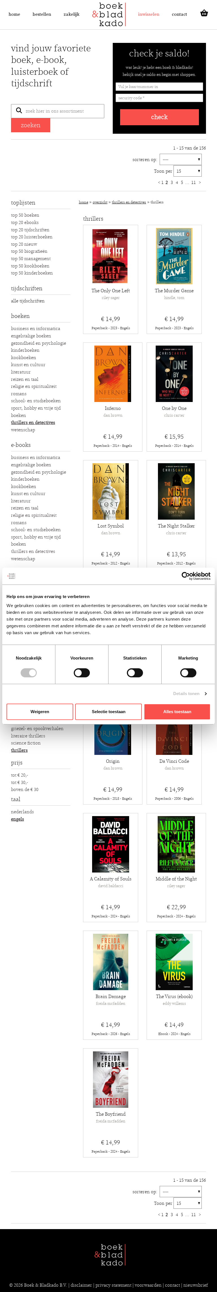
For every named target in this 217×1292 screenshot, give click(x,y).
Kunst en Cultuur (28, 365)
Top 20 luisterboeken (32, 237)
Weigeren (40, 711)
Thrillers (19, 750)
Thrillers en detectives (33, 422)
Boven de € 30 (24, 789)
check (159, 117)
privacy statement (113, 1285)
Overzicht (100, 202)
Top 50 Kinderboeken (32, 273)
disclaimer (81, 1285)
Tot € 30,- (19, 782)
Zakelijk (71, 14)
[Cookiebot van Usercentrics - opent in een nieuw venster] (186, 576)
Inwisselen (148, 14)
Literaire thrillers (28, 736)
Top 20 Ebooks (25, 222)
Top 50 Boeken (25, 215)
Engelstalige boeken (31, 336)
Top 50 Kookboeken (30, 266)
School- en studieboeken (36, 401)
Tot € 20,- (19, 775)
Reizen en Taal (24, 379)
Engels (17, 819)
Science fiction (26, 743)
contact (172, 1285)
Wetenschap (23, 430)
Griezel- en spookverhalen (37, 729)
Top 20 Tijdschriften (30, 230)
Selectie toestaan (108, 711)
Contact (179, 14)
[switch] (82, 672)
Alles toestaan (177, 711)
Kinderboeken (25, 350)
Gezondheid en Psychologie (38, 343)
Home (14, 14)
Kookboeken (23, 358)
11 (194, 182)
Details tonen (186, 693)
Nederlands (22, 812)
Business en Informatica (35, 329)
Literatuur (21, 372)
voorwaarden (148, 1285)
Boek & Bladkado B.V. (45, 1285)
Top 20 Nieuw (24, 244)
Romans (19, 394)
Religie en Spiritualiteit (34, 386)
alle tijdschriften (28, 301)
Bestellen (41, 14)
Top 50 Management (31, 259)
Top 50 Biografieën (29, 251)
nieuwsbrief (195, 1285)
